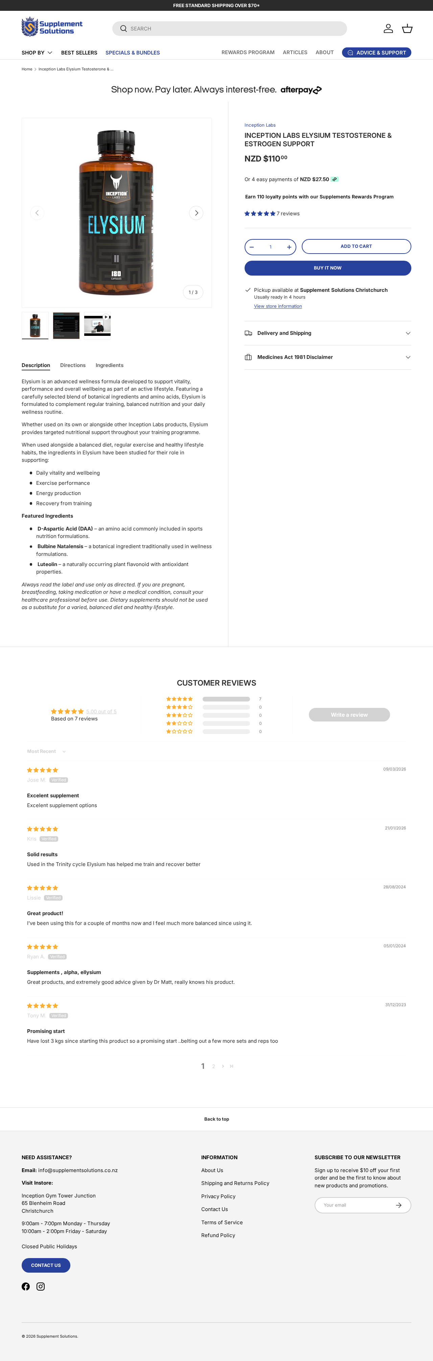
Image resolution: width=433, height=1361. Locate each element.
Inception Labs (260, 125)
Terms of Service (222, 1222)
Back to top (216, 1119)
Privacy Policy (218, 1196)
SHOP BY (33, 52)
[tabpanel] (117, 497)
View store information (278, 306)
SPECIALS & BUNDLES (133, 52)
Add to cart (356, 246)
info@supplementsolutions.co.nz (78, 1170)
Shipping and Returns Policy (235, 1183)
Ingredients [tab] (109, 365)
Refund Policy (218, 1235)
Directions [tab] (73, 365)
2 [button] (213, 1066)
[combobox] (229, 28)
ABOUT (325, 52)
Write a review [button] (349, 714)
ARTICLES (295, 52)
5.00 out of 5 (101, 711)
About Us (212, 1170)
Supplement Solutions (57, 1336)
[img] (42, 770)
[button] (407, 28)
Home (27, 69)
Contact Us (46, 1265)
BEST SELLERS (79, 52)
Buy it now (328, 268)
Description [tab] (36, 365)
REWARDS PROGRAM (248, 52)
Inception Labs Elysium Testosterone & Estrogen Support (77, 69)
